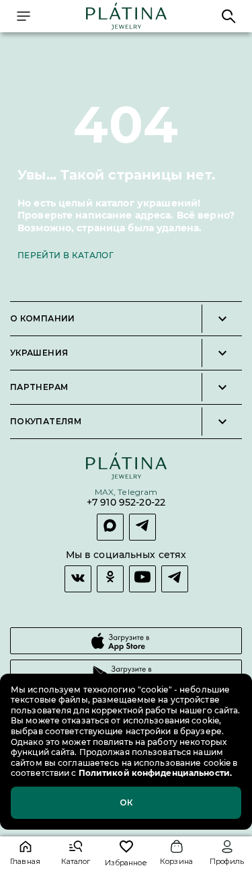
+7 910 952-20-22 (126, 502)
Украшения (39, 353)
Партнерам (39, 387)
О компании (42, 318)
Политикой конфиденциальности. (154, 773)
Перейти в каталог (65, 255)
